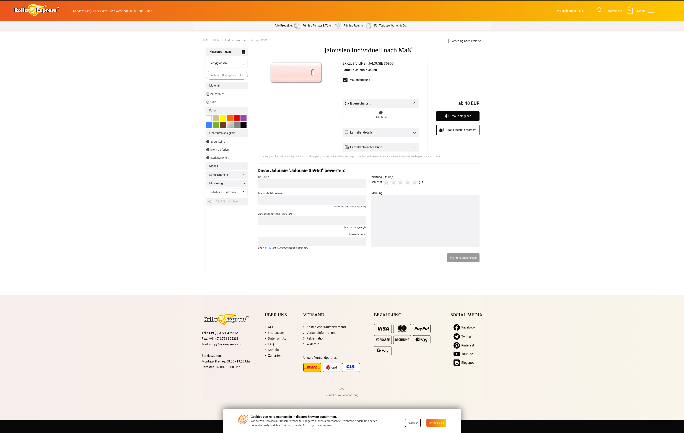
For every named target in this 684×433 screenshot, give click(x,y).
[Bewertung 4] (407, 182)
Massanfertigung (221, 51)
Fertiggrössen (218, 63)
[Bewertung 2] (393, 182)
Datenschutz (277, 338)
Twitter (465, 336)
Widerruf (313, 344)
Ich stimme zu (436, 423)
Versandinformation (321, 333)
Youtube (466, 354)
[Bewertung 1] (386, 182)
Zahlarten (275, 355)
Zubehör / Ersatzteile (223, 192)
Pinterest (467, 345)
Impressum (276, 333)
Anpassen (413, 423)
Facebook (467, 327)
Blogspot (467, 362)
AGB (271, 327)
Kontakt (273, 350)
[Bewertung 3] (400, 182)
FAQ (271, 344)
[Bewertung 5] (415, 182)
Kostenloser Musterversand (326, 327)
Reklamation (315, 338)
